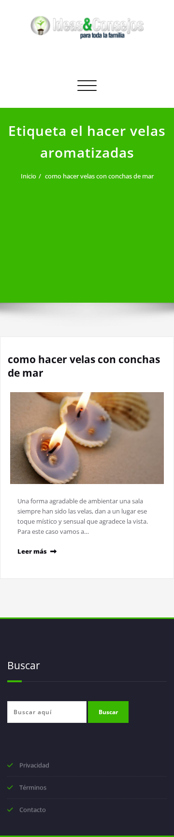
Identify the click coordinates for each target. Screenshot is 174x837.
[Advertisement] (87, 236)
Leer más (32, 551)
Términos (32, 788)
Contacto (32, 810)
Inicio (28, 176)
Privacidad (34, 766)
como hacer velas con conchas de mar (99, 176)
